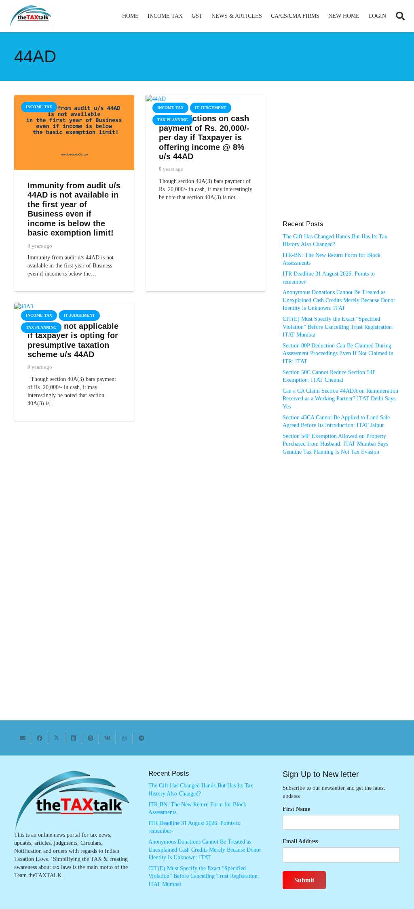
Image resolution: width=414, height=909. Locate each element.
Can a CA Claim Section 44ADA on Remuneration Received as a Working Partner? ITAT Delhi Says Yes (340, 399)
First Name (296, 809)
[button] (186, 16)
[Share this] (39, 738)
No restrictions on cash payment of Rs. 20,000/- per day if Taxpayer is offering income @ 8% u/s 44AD (204, 137)
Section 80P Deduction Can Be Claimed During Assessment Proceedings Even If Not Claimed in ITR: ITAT (338, 353)
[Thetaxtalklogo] (31, 16)
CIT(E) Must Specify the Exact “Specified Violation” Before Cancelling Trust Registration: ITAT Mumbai (338, 327)
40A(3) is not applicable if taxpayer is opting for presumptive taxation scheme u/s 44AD (72, 340)
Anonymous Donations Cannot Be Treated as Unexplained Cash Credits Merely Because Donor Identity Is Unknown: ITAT (339, 300)
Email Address (300, 841)
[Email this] (22, 738)
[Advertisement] (341, 161)
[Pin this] (90, 738)
